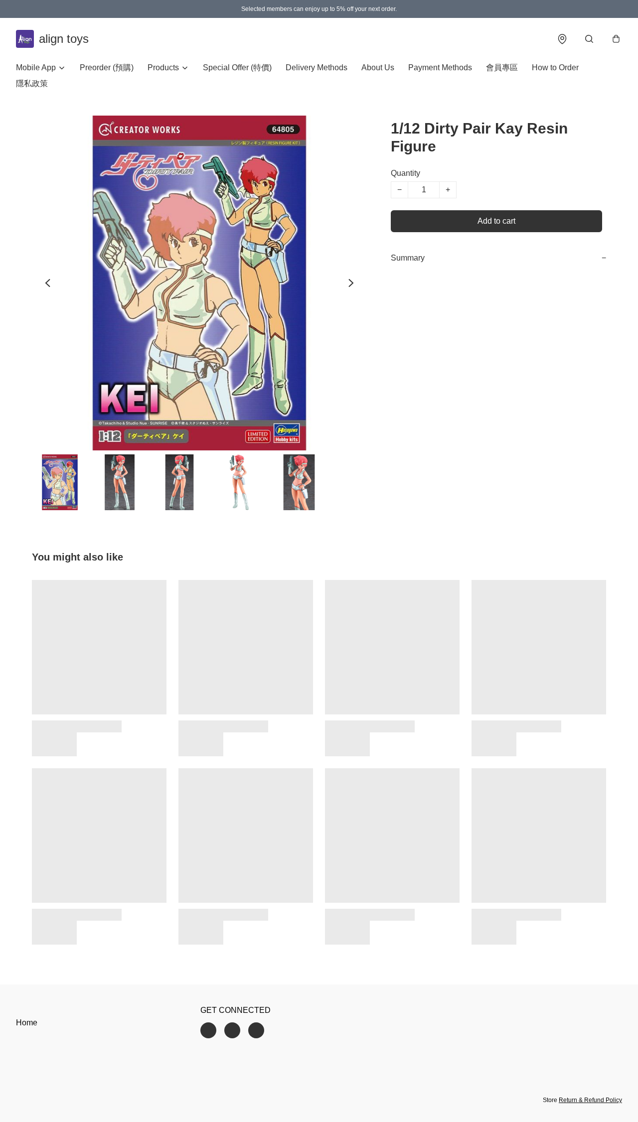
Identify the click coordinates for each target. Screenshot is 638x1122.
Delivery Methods (316, 67)
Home (26, 1022)
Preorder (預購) (107, 67)
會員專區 (502, 67)
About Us (377, 67)
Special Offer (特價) (237, 67)
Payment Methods (440, 67)
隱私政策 (32, 83)
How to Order (555, 67)
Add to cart (496, 221)
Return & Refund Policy (590, 1100)
